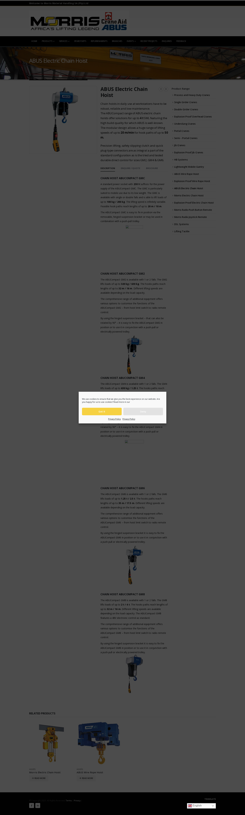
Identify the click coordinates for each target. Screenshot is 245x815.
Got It (101, 411)
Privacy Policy (114, 419)
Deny (143, 411)
